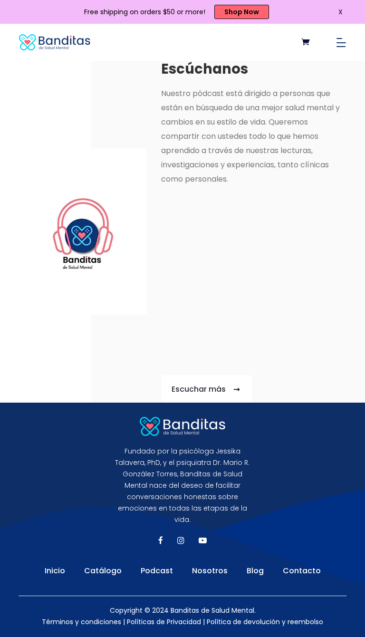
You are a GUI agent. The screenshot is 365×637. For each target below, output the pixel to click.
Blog (255, 570)
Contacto (302, 570)
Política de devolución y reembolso (265, 622)
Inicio (55, 570)
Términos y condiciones (81, 622)
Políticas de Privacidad (164, 622)
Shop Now (241, 12)
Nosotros (210, 570)
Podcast (157, 570)
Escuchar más (200, 389)
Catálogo (103, 570)
